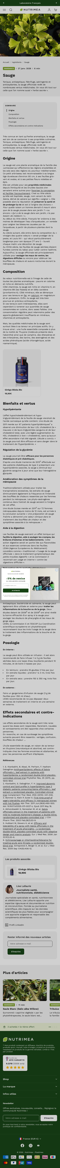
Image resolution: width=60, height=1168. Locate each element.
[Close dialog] (56, 570)
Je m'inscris (16, 590)
